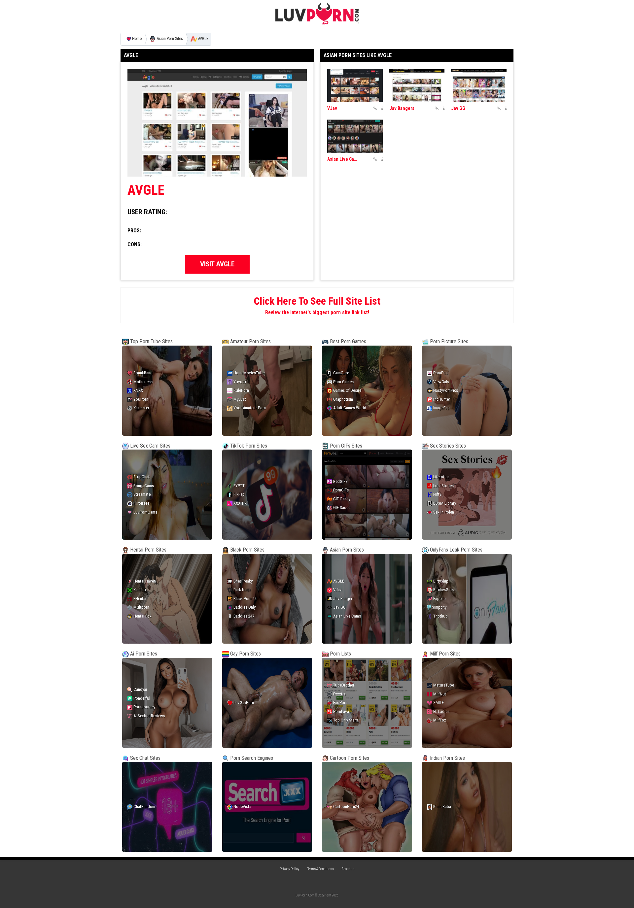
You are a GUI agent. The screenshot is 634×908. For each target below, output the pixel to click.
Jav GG (458, 108)
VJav (332, 108)
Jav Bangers (401, 108)
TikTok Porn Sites (248, 446)
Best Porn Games (347, 341)
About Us (348, 869)
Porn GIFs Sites (345, 446)
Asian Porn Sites (169, 39)
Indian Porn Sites (447, 758)
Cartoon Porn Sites (349, 758)
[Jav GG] (479, 85)
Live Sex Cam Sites (149, 446)
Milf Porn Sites (445, 654)
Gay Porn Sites (245, 654)
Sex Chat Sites (144, 758)
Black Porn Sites (246, 550)
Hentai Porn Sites (147, 550)
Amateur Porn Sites (250, 341)
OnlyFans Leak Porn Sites (455, 550)
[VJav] (355, 85)
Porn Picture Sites (448, 341)
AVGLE (202, 39)
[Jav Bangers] (417, 85)
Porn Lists (340, 654)
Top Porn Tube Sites (151, 341)
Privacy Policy (289, 869)
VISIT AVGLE (217, 264)
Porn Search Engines (251, 758)
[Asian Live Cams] (355, 136)
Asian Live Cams (343, 159)
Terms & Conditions (320, 869)
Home (137, 39)
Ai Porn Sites (143, 654)
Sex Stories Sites (447, 446)
